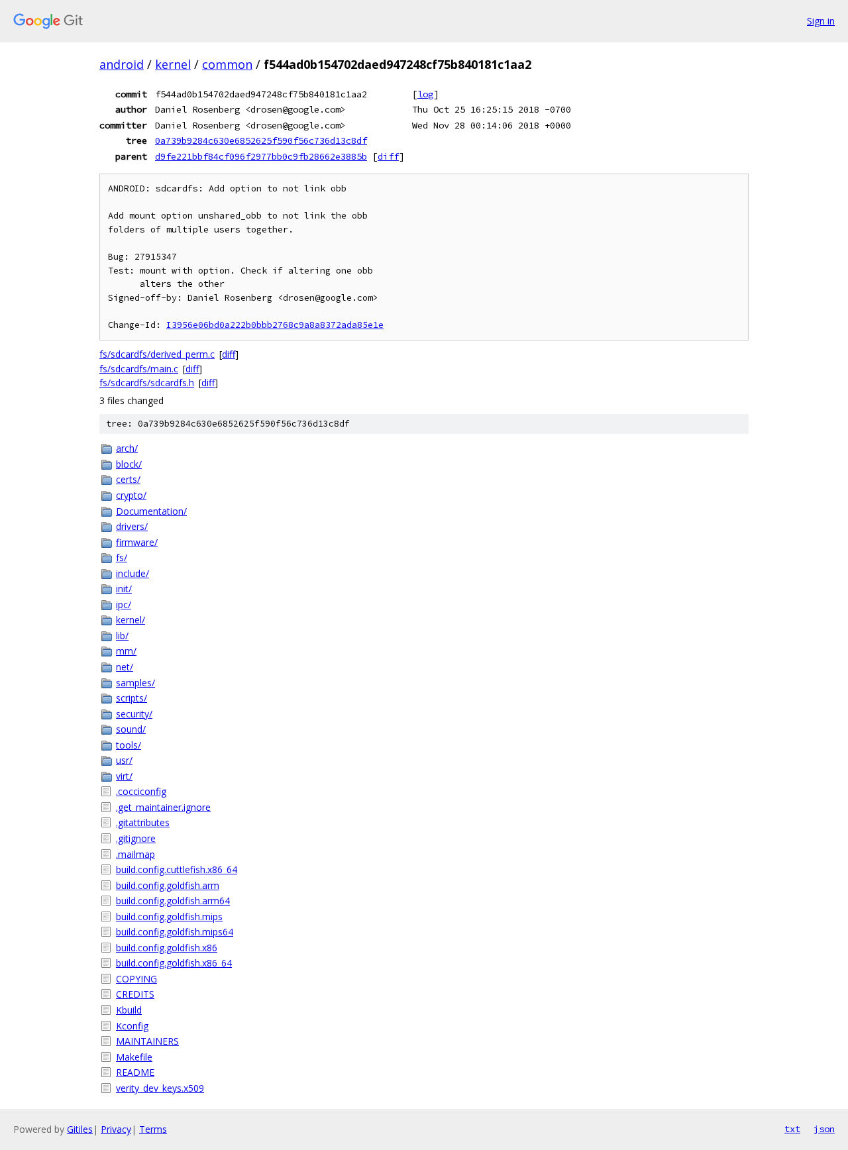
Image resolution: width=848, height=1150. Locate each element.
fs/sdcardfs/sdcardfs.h (146, 382)
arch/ (127, 448)
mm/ (126, 651)
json (824, 1129)
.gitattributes (143, 822)
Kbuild (129, 1010)
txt (792, 1129)
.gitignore (136, 838)
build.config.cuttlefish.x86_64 (176, 869)
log (425, 94)
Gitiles (80, 1129)
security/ (134, 713)
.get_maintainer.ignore (163, 807)
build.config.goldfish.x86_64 (174, 963)
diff (388, 156)
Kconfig (132, 1025)
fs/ (121, 557)
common (227, 64)
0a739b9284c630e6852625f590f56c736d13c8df (261, 140)
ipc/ (123, 604)
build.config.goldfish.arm (167, 885)
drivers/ (132, 526)
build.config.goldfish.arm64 (173, 900)
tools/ (128, 745)
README (135, 1072)
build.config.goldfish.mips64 (174, 931)
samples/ (135, 682)
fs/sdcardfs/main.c (138, 368)
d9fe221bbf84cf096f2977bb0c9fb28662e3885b (261, 156)
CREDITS (135, 994)
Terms (153, 1129)
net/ (124, 666)
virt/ (124, 776)
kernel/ (130, 619)
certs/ (128, 479)
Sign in (821, 21)
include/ (132, 573)
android (121, 64)
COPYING (136, 978)
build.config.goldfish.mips (169, 916)
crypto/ (131, 495)
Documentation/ (151, 511)
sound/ (131, 729)
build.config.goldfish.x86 (166, 947)
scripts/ (131, 698)
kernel (173, 64)
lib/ (122, 635)
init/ (124, 588)
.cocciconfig (141, 791)
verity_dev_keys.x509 (160, 1088)
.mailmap (135, 854)
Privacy (116, 1129)
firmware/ (137, 542)
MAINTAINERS (147, 1041)
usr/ (124, 760)
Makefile (134, 1057)
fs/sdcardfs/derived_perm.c (157, 354)
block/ (129, 464)
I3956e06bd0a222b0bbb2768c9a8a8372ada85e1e (275, 325)
